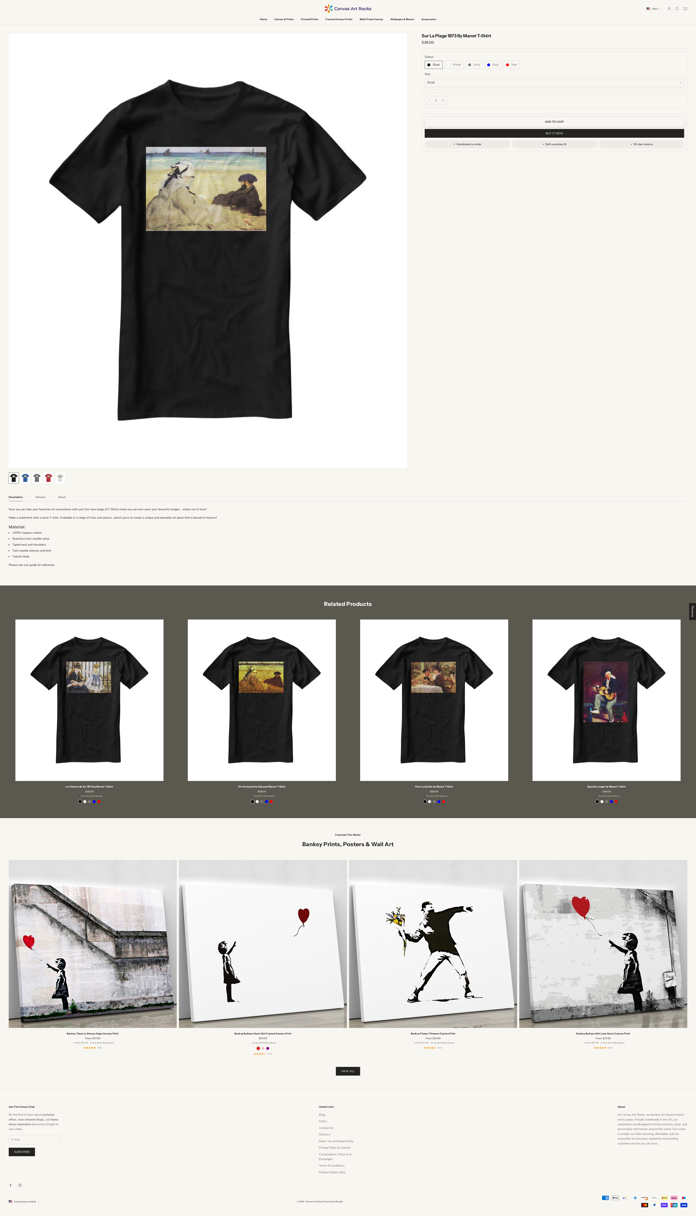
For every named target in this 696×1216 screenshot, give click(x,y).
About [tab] (62, 497)
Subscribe (22, 1152)
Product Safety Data (332, 1172)
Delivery (324, 1134)
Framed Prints (309, 19)
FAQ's (323, 1121)
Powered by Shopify (333, 1201)
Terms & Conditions (332, 1166)
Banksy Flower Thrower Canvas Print (433, 1033)
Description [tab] (16, 497)
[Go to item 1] (14, 477)
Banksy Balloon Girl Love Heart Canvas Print (603, 1033)
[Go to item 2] (25, 477)
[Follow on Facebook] (10, 1185)
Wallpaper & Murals (402, 19)
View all (348, 1071)
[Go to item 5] (60, 477)
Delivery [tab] (40, 497)
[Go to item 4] (49, 477)
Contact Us (326, 1128)
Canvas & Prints (284, 19)
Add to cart (554, 122)
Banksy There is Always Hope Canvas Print (93, 1033)
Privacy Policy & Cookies (335, 1148)
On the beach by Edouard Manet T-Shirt (262, 786)
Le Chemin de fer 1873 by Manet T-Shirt (89, 786)
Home (263, 19)
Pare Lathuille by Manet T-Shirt (434, 786)
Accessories (428, 19)
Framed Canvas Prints (339, 19)
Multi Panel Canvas (371, 19)
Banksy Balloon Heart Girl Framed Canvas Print (263, 1033)
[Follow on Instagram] (20, 1185)
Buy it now (554, 133)
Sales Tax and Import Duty (336, 1141)
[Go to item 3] (37, 477)
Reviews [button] (693, 611)
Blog (322, 1115)
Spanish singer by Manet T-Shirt (606, 786)
